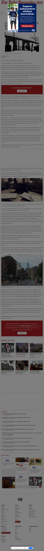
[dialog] (22, 275)
